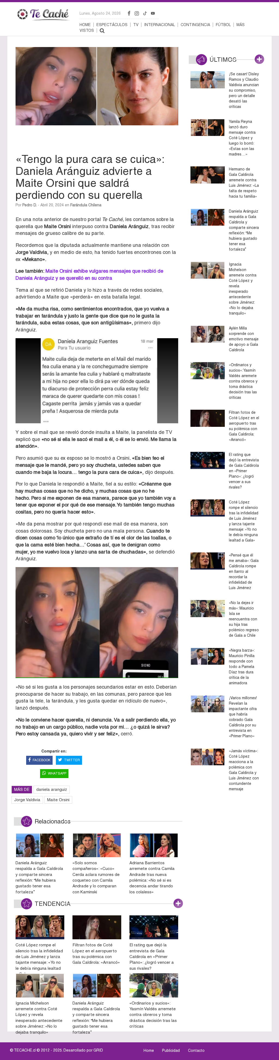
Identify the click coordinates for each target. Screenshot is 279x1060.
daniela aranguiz (51, 789)
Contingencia (195, 25)
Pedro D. (29, 205)
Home (85, 25)
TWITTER (72, 760)
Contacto (196, 1050)
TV (135, 25)
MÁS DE (21, 789)
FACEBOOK (41, 760)
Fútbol (223, 25)
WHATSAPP (57, 773)
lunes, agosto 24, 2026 (100, 13)
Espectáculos (112, 25)
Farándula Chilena (85, 205)
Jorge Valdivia (27, 799)
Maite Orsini (58, 799)
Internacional (159, 25)
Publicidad (171, 1050)
